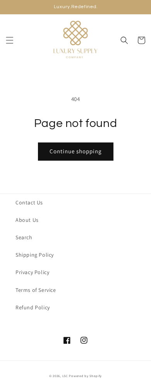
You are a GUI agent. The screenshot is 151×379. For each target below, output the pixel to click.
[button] (9, 40)
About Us (27, 219)
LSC (65, 376)
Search (24, 237)
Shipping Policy (34, 254)
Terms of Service (35, 289)
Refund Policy (32, 307)
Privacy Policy (32, 272)
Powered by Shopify (85, 376)
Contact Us (29, 202)
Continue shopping (76, 151)
